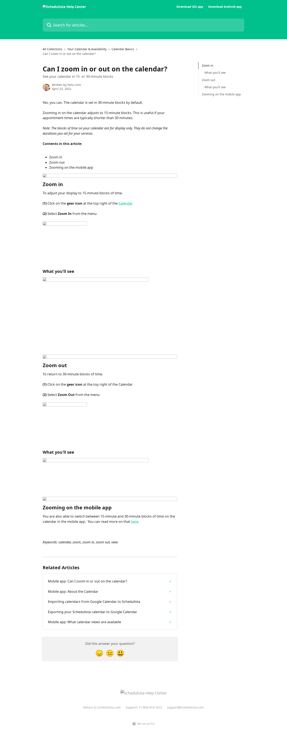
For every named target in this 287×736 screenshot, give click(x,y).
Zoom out (208, 80)
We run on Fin (146, 723)
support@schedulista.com (185, 707)
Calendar (125, 203)
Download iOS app (189, 6)
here (134, 521)
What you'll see (215, 73)
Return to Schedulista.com (102, 707)
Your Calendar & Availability (87, 49)
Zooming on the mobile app (221, 94)
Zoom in (207, 65)
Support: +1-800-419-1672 (144, 707)
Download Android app (225, 6)
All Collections (52, 49)
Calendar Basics (123, 49)
